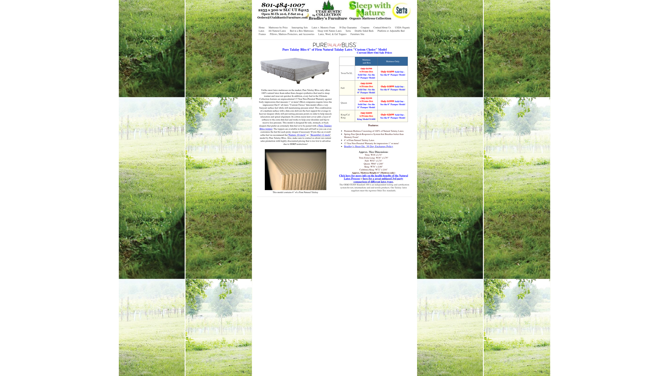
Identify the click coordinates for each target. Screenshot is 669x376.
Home (262, 27)
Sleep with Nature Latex (330, 30)
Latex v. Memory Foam (323, 27)
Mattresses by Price (278, 27)
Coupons (365, 27)
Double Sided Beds (364, 30)
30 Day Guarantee (348, 27)
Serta (348, 30)
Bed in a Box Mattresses (302, 30)
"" (320, 134)
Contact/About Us (382, 27)
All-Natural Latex (277, 30)
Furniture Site (357, 34)
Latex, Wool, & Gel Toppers (332, 34)
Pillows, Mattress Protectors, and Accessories (292, 34)
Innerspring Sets (300, 27)
